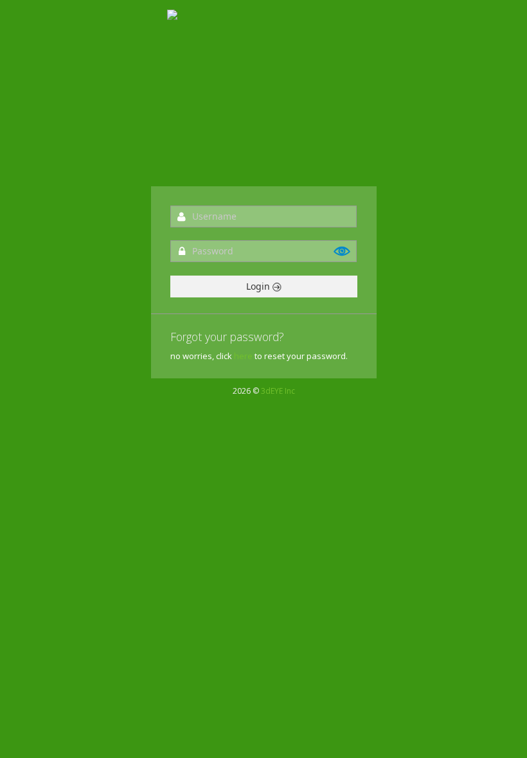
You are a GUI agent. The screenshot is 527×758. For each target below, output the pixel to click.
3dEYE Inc (278, 390)
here (243, 356)
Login (259, 286)
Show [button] (342, 251)
